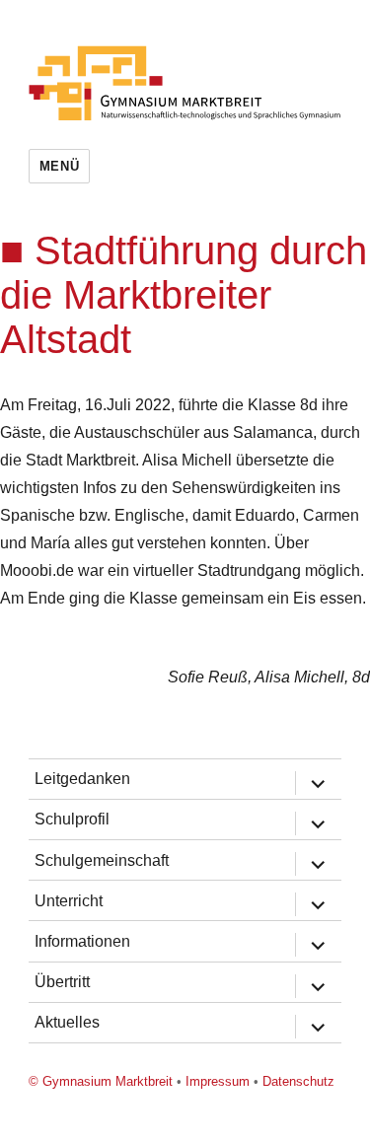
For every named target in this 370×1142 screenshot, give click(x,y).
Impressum (217, 1081)
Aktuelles (67, 1022)
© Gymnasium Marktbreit (101, 1081)
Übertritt (62, 981)
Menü (59, 166)
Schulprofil (72, 819)
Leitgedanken (82, 778)
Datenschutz (298, 1081)
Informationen (82, 941)
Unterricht (69, 900)
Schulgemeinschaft (102, 860)
